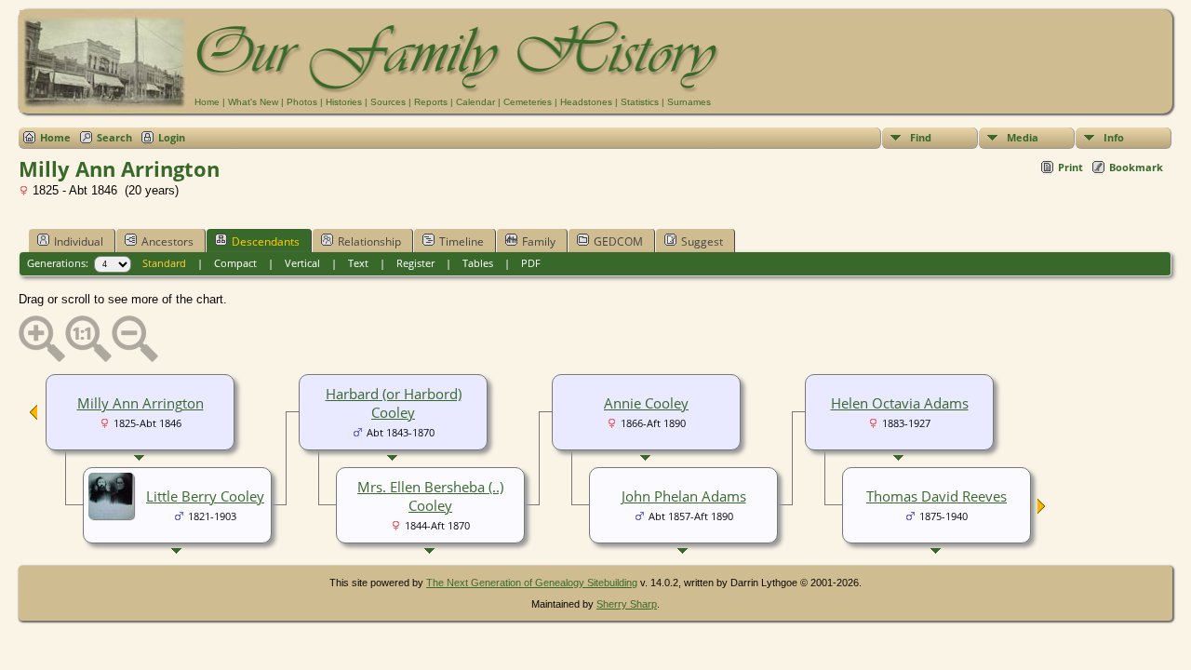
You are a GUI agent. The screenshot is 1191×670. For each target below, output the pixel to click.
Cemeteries (527, 102)
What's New (253, 102)
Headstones (586, 102)
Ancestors (167, 241)
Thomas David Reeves (936, 496)
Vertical (302, 263)
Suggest (702, 241)
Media (1022, 137)
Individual (78, 241)
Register (415, 263)
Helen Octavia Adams (900, 403)
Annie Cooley (646, 403)
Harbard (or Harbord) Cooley (394, 403)
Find (920, 137)
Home (207, 102)
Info (1114, 137)
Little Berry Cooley (205, 496)
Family (538, 241)
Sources (388, 102)
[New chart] (1042, 509)
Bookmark (1136, 167)
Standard (164, 263)
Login (171, 137)
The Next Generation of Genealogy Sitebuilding (531, 582)
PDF (531, 263)
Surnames (689, 102)
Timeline (461, 241)
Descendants (266, 241)
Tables (477, 263)
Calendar (475, 102)
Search (114, 137)
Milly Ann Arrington (140, 403)
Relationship (369, 241)
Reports (431, 102)
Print (1070, 167)
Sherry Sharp (626, 604)
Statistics (640, 102)
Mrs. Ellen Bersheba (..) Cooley (430, 496)
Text (358, 263)
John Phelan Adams (684, 496)
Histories (344, 102)
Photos (302, 102)
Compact (235, 263)
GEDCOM (618, 241)
